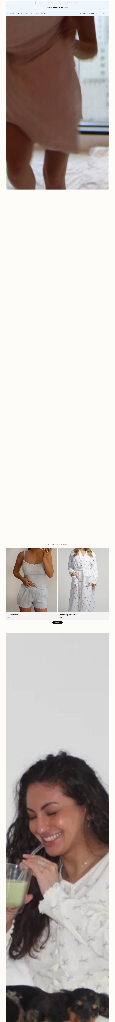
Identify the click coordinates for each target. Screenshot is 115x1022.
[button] (99, 13)
